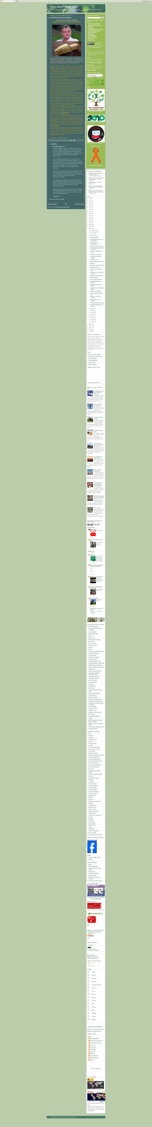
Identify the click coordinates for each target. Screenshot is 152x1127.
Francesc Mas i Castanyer (94, 23)
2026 (90, 198)
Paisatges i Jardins (93, 697)
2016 (90, 217)
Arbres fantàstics (94, 277)
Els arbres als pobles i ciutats (95, 356)
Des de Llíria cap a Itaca (94, 749)
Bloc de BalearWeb (93, 866)
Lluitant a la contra (93, 793)
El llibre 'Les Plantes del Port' (96, 275)
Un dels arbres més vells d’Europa (99, 543)
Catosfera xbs (92, 871)
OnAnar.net (91, 799)
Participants (98, 898)
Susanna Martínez (92, 35)
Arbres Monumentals (93, 633)
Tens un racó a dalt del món (95, 815)
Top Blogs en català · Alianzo (95, 880)
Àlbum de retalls (92, 832)
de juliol (92, 310)
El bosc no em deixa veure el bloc (96, 651)
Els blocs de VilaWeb (93, 873)
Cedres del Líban (94, 259)
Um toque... (91, 820)
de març (92, 318)
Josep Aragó (91, 34)
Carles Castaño (91, 40)
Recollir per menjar (93, 708)
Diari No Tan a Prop (93, 753)
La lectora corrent (57, 146)
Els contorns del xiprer (94, 766)
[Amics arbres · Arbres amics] (92, 852)
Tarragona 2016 (92, 813)
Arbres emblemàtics (93, 360)
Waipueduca (91, 828)
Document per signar (65, 112)
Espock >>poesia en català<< (95, 774)
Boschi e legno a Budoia (96, 576)
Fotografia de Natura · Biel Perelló (96, 663)
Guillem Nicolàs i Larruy (94, 31)
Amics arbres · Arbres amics (64, 7)
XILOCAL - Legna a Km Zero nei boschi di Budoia (99, 579)
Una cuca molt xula (94, 237)
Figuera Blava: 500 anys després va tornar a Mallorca (98, 484)
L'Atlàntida (91, 779)
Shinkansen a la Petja (94, 811)
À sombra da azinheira (94, 830)
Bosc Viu (92, 551)
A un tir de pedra (92, 631)
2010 (90, 228)
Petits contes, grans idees (95, 801)
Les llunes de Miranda (94, 791)
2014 (90, 221)
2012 (90, 224)
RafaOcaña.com (92, 807)
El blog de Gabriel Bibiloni (94, 759)
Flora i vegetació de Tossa (95, 661)
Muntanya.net (92, 688)
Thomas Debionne (92, 37)
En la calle (91, 768)
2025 (90, 200)
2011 (90, 226)
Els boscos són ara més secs (97, 246)
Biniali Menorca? (92, 182)
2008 (90, 326)
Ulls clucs (91, 817)
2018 (90, 213)
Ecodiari (90, 647)
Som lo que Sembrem (54, 125)
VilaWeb (90, 859)
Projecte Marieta (92, 706)
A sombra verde (94, 598)
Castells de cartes (93, 739)
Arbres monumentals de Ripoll (97, 261)
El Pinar (90, 649)
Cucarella (91, 745)
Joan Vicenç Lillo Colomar (94, 25)
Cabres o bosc (97, 507)
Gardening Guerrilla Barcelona (95, 665)
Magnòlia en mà (92, 795)
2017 (90, 215)
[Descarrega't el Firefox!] (91, 940)
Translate (98, 77)
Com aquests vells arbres (96, 254)
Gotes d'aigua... (92, 668)
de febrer (92, 319)
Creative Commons (96, 47)
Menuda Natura (92, 686)
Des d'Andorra (92, 641)
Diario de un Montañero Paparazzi (96, 755)
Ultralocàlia (91, 819)
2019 (90, 211)
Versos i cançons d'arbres (94, 354)
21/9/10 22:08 (56, 196)
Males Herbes (93, 529)
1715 (90, 733)
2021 (90, 207)
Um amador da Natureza (94, 716)
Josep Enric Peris (92, 32)
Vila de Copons (92, 824)
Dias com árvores (93, 643)
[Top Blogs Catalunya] (92, 958)
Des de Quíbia (92, 751)
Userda (90, 718)
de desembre (93, 230)
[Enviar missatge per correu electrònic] (74, 140)
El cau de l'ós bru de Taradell (95, 761)
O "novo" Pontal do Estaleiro (99, 590)
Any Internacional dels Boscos (96, 111)
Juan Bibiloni (93, 1049)
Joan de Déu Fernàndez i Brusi (95, 29)
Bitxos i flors (91, 637)
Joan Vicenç (93, 1047)
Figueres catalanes (93, 659)
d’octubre (92, 233)
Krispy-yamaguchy (93, 680)
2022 (90, 205)
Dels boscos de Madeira (95, 291)
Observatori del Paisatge (94, 693)
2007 (90, 327)
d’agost (92, 308)
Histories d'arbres (93, 358)
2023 (90, 204)
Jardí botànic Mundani (94, 678)
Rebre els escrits (91, 70)
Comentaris (92, 965)
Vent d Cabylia (92, 822)
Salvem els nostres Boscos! (95, 712)
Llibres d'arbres (92, 362)
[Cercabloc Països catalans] (92, 956)
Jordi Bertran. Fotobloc (94, 778)
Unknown (92, 1059)
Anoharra (91, 735)
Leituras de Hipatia (93, 789)
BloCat (90, 864)
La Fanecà (91, 684)
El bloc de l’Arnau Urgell (94, 757)
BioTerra (90, 635)
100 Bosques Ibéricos (94, 626)
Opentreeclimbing (93, 695)
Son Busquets (92, 714)
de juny (92, 312)
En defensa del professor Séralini (60, 17)
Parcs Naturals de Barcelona (95, 699)
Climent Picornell (92, 743)
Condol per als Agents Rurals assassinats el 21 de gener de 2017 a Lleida (99, 559)
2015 (90, 219)
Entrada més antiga (79, 204)
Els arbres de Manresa (94, 653)
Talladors (92, 554)
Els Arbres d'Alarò (93, 364)
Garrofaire (91, 776)
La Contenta (91, 781)
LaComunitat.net (92, 875)
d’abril (91, 316)
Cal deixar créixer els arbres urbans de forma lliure (98, 392)
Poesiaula (91, 803)
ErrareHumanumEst (94, 1038)
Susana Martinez (94, 1055)
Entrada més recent (52, 204)
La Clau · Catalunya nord (94, 857)
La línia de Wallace (93, 785)
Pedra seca (92, 263)
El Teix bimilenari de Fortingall (97, 302)
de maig (92, 314)
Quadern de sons (92, 805)
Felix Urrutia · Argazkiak (94, 657)
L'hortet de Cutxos (93, 682)
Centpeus (91, 741)
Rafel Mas (90, 26)
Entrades (91, 963)
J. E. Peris (92, 1044)
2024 (90, 202)
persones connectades (94, 950)
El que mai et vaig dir (93, 762)
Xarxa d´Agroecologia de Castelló (96, 726)
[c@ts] (91, 922)
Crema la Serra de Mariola (96, 279)
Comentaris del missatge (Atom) (62, 207)
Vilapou (90, 826)
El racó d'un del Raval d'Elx (95, 764)
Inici (66, 204)
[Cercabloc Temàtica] (91, 955)
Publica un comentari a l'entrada (56, 199)
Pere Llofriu (91, 38)
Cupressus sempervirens (94, 747)
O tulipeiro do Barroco (99, 600)
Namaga (90, 797)
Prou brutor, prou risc (94, 267)
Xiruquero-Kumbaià (93, 728)
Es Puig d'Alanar (92, 655)
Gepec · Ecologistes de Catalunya (96, 667)
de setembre (93, 235)
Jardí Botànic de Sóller (94, 676)
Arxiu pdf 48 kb (65, 113)
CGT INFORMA (99, 530)
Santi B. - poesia (92, 809)
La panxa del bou (92, 787)
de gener (92, 321)
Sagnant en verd (92, 710)
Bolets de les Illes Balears (95, 639)
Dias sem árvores (93, 645)
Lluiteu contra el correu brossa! (95, 1026)
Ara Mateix (91, 737)
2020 (90, 209)
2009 (90, 324)
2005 (90, 331)
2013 (90, 222)
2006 (90, 329)
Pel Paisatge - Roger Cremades (96, 701)
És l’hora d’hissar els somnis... (96, 834)
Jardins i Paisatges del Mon (95, 670)
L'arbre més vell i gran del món (97, 265)
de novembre (93, 232)
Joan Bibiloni (91, 28)
